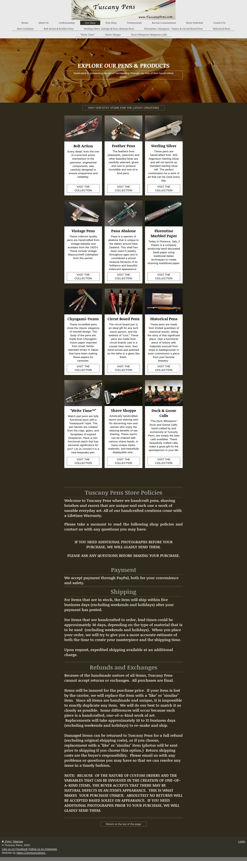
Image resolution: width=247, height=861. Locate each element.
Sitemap (18, 841)
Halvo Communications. (31, 852)
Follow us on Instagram (42, 848)
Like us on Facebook (15, 848)
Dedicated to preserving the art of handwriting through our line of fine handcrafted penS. (123, 75)
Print (7, 841)
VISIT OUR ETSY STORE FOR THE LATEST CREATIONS (123, 107)
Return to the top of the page (123, 824)
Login (241, 841)
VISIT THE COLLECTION (83, 188)
